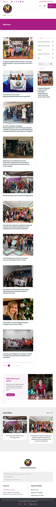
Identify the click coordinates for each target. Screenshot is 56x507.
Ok (20, 504)
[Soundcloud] (23, 2)
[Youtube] (21, 2)
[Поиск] (51, 64)
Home (4, 15)
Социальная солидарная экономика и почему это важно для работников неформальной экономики (17, 355)
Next (19, 365)
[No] (53, 502)
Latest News (7, 413)
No (25, 504)
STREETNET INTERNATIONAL (28, 468)
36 (16, 365)
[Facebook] (12, 2)
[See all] (52, 413)
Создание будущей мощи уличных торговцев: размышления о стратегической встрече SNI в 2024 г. (17, 63)
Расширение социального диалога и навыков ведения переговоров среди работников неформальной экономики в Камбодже (17, 226)
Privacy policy (33, 504)
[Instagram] (18, 2)
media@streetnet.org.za (9, 489)
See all (48, 412)
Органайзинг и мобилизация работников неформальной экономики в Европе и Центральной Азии (16, 291)
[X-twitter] (14, 2)
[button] (40, 6)
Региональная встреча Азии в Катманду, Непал (18, 195)
